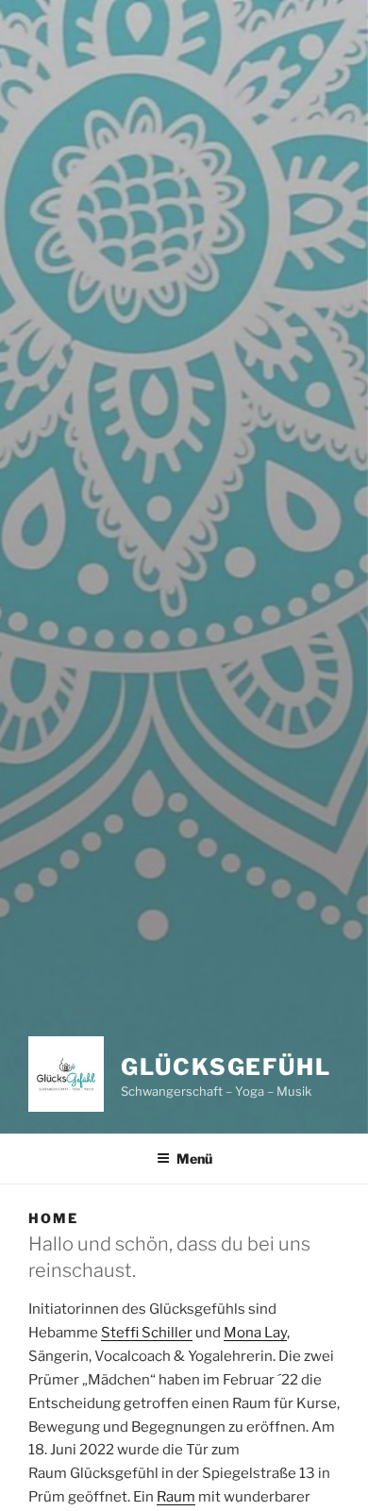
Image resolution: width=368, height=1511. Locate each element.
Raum (176, 1496)
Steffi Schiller (146, 1332)
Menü (194, 1158)
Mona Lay (255, 1332)
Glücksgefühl (226, 1067)
